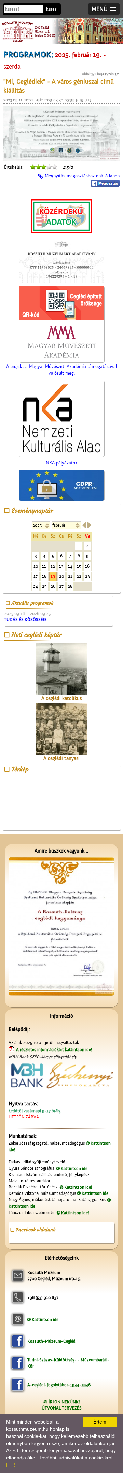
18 (44, 576)
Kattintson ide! (75, 1168)
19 (53, 576)
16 (87, 566)
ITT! (10, 1465)
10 (35, 566)
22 (79, 576)
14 (70, 566)
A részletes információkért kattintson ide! (54, 1049)
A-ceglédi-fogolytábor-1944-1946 (59, 1384)
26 (53, 586)
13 (61, 566)
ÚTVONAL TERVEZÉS (62, 1408)
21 (70, 576)
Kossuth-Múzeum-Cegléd (51, 1341)
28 (70, 586)
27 (61, 586)
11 (44, 566)
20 (61, 576)
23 (87, 576)
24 (35, 586)
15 (79, 566)
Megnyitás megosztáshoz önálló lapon (82, 176)
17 (35, 576)
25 (44, 586)
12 (53, 566)
